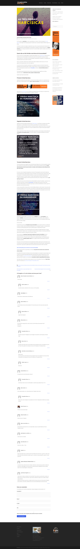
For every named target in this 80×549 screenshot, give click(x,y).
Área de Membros (54, 2)
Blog (59, 2)
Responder (48, 281)
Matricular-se (41, 2)
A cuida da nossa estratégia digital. (23, 547)
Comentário (19, 491)
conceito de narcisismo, (27, 255)
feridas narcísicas (21, 265)
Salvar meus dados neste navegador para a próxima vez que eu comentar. (29, 513)
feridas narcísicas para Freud (39, 265)
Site (17, 507)
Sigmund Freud (42, 55)
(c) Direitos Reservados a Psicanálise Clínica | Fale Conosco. (40, 547)
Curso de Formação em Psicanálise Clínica (32, 260)
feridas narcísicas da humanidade (29, 265)
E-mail (18, 503)
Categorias (18, 534)
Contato (62, 2)
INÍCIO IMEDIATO (55, 21)
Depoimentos (49, 2)
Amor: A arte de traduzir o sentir (57, 70)
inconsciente (31, 182)
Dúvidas (45, 2)
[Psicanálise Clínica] (23, 2)
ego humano (24, 91)
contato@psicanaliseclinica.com (36, 540)
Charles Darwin (34, 123)
